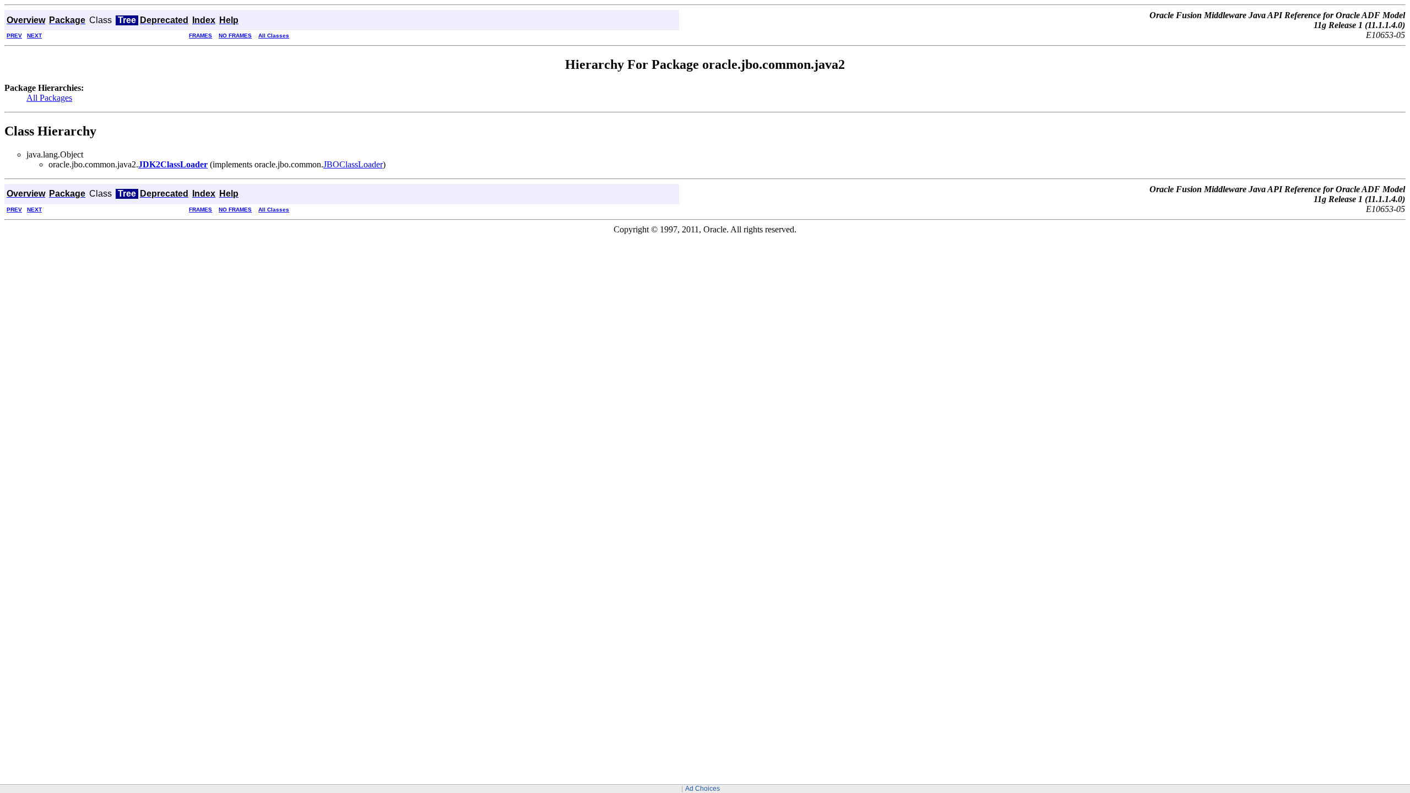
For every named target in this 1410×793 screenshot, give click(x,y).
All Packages (49, 97)
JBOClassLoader (353, 164)
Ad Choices (702, 788)
